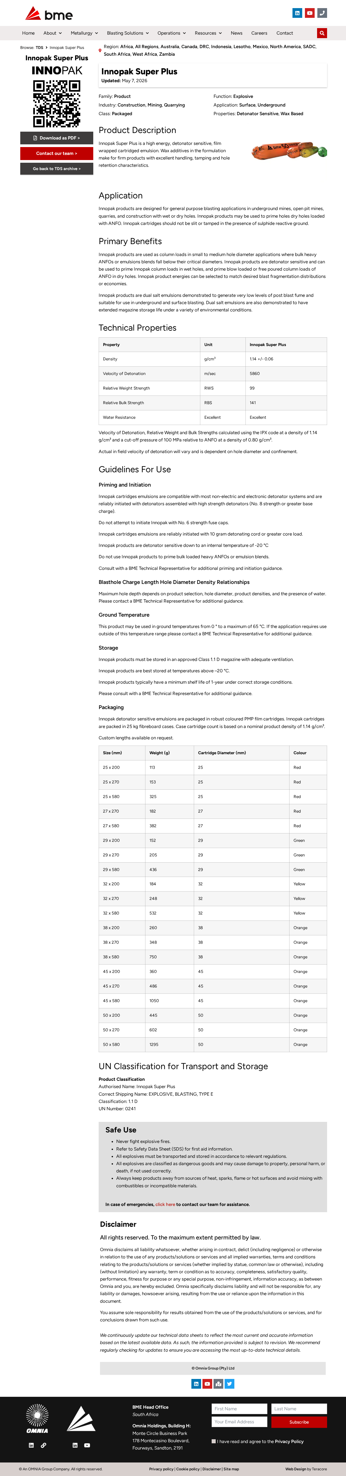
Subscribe (299, 1422)
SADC (309, 46)
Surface (247, 105)
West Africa (144, 54)
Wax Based (292, 113)
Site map (231, 1469)
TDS (39, 47)
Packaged (122, 113)
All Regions (146, 46)
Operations (169, 33)
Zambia (167, 54)
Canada (189, 46)
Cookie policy (188, 1469)
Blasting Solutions (125, 33)
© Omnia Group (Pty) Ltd (213, 1368)
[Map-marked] (218, 1384)
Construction (131, 105)
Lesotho (242, 46)
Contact (285, 33)
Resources (205, 33)
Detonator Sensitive (257, 113)
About (50, 33)
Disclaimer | (213, 1469)
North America (285, 46)
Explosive (243, 96)
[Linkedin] (297, 13)
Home (28, 33)
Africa (126, 46)
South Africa (117, 54)
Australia (170, 46)
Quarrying (174, 105)
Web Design (296, 1469)
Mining (155, 105)
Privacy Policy (289, 1441)
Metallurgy (81, 33)
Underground (271, 105)
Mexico (260, 46)
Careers (259, 33)
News (236, 33)
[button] (56, 153)
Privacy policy (161, 1469)
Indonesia (221, 46)
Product (122, 96)
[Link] (43, 1445)
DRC (204, 46)
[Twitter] (229, 1384)
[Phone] (322, 13)
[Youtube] (310, 13)
